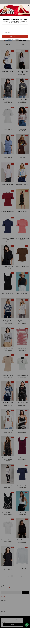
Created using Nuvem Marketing (15, 39)
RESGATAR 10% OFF (15, 36)
